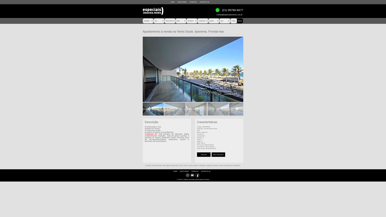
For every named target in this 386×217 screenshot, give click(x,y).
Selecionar (204, 154)
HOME (173, 2)
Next (236, 69)
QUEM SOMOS (182, 2)
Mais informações (218, 154)
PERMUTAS (193, 2)
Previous (150, 109)
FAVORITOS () (204, 2)
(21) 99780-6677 (232, 10)
